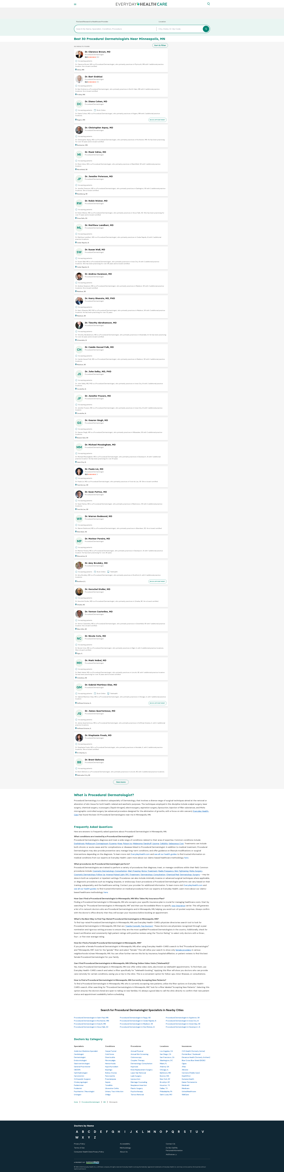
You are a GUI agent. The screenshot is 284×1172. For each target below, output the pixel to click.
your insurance (178, 905)
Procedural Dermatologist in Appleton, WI (182, 1017)
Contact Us (170, 1144)
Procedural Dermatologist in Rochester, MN (91, 1021)
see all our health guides (165, 854)
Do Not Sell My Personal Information (174, 1149)
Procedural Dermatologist (91, 1102)
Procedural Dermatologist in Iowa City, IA (182, 1021)
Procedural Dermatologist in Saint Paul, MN (91, 1017)
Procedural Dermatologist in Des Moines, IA (137, 1027)
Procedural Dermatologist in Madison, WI (136, 1024)
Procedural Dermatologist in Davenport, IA (183, 1027)
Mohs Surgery (195, 871)
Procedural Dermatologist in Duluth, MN (90, 1024)
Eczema (112, 843)
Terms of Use (79, 1148)
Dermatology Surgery (190, 874)
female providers (183, 950)
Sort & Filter (160, 45)
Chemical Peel (172, 874)
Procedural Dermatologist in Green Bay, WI (183, 1024)
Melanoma (138, 843)
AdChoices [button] (170, 1154)
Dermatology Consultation (153, 874)
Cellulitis (164, 843)
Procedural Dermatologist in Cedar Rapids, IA (138, 1021)
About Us (124, 1152)
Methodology (125, 1148)
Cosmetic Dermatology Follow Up (89, 874)
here (186, 857)
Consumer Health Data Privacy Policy (89, 1152)
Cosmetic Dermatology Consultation (110, 871)
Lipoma (155, 843)
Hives (119, 843)
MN (104, 1102)
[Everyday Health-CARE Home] (141, 4)
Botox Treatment (150, 871)
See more (121, 782)
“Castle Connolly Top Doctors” (139, 926)
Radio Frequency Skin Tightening (173, 871)
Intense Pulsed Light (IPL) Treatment (123, 874)
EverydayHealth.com (140, 854)
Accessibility (125, 1144)
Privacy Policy (79, 1144)
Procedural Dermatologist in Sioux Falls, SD (91, 1027)
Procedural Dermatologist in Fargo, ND (135, 1017)
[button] (208, 3)
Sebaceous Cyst (176, 843)
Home (76, 1102)
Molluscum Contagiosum (96, 843)
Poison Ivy (127, 843)
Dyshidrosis (79, 843)
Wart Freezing (134, 871)
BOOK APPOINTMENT (157, 120)
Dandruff (147, 843)
